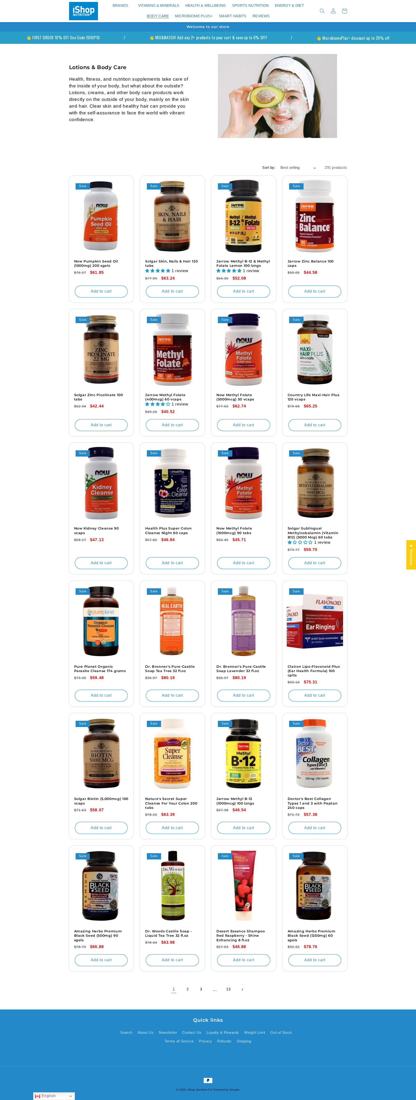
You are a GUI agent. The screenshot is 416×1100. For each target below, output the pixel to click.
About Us (145, 1033)
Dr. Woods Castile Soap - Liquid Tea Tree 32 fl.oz (168, 933)
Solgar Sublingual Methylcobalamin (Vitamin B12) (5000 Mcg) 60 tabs (313, 532)
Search (126, 1033)
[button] (122, 5)
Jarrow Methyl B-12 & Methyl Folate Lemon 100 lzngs (243, 263)
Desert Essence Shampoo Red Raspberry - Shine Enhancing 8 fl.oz (240, 935)
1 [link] (174, 989)
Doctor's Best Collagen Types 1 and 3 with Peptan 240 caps (313, 803)
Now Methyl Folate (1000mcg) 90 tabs (234, 530)
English (48, 1096)
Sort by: (268, 168)
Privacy (205, 1041)
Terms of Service (179, 1041)
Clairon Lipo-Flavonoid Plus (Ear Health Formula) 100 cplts (314, 671)
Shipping (244, 1041)
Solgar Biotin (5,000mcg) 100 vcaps (101, 801)
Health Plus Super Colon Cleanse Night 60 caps (168, 530)
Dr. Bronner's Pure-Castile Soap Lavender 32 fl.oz (241, 668)
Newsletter (168, 1033)
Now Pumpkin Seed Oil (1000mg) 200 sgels (96, 263)
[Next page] (242, 989)
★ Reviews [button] (411, 555)
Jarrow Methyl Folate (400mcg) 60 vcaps (165, 397)
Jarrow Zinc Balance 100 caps (311, 263)
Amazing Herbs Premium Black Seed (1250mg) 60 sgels (312, 935)
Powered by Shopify (226, 1089)
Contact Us (192, 1033)
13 (228, 989)
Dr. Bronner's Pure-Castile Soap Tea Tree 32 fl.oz (170, 668)
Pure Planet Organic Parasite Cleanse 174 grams (100, 668)
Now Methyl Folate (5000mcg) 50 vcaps (235, 397)
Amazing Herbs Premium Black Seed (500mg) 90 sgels (98, 935)
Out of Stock (281, 1033)
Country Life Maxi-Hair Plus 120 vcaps (313, 397)
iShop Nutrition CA (200, 1089)
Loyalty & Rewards (223, 1033)
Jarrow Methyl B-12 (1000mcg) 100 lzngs (235, 801)
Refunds (224, 1041)
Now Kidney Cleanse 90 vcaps (96, 530)
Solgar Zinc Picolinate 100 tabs (98, 397)
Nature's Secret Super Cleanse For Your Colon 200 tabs (171, 803)
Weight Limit (254, 1033)
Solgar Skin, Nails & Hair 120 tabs (171, 263)
